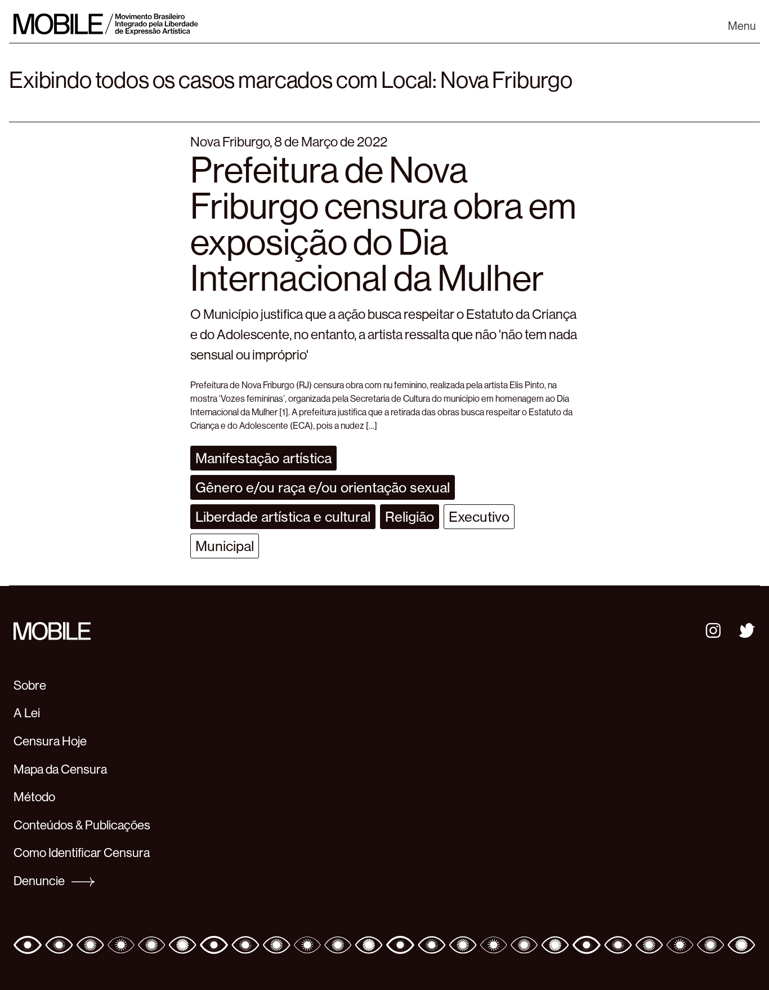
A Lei (27, 713)
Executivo (479, 516)
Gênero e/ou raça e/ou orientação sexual (322, 487)
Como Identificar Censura (82, 852)
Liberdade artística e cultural (282, 516)
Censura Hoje (50, 741)
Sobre (30, 685)
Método (34, 797)
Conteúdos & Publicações (82, 825)
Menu (741, 26)
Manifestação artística (263, 458)
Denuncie (40, 881)
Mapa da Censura (60, 769)
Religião (409, 516)
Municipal (224, 546)
